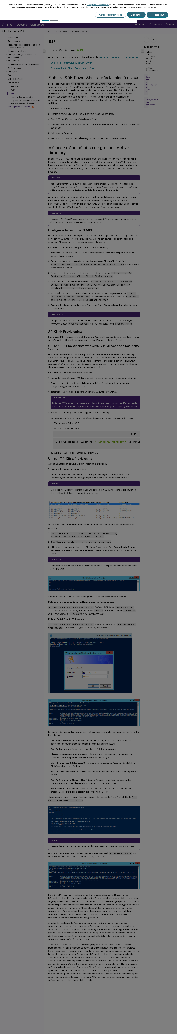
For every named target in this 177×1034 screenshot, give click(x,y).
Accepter (136, 14)
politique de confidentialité (98, 5)
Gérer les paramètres (110, 14)
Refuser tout (157, 14)
